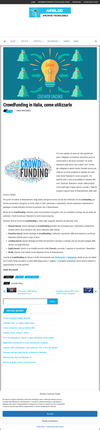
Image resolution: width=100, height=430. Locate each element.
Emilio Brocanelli (24, 111)
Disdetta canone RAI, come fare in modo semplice (67, 292)
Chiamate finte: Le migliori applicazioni (18, 323)
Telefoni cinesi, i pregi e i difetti (16, 333)
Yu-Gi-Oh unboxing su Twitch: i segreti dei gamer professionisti (28, 338)
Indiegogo (71, 257)
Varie (76, 41)
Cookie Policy (40, 426)
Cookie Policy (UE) (91, 2)
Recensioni (52, 41)
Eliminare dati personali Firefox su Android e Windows (24, 352)
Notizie (25, 41)
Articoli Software (32, 277)
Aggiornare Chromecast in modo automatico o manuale (25, 342)
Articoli (38, 41)
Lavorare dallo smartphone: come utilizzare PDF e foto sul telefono (30, 347)
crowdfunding (16, 283)
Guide (13, 41)
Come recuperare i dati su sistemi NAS (19, 328)
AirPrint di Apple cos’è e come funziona (19, 362)
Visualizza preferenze (50, 421)
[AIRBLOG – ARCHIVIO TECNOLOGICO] (4, 41)
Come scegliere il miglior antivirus (16, 318)
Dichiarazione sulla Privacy (55, 426)
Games (67, 41)
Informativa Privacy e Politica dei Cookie (54, 2)
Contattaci (76, 2)
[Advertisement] (50, 27)
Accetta (50, 414)
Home (33, 2)
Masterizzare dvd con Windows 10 (17, 357)
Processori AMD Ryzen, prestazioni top (27, 292)
